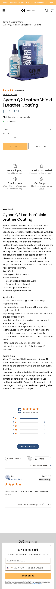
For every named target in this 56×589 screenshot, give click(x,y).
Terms (40, 583)
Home (5, 22)
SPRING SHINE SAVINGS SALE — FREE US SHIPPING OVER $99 (28, 2)
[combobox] (40, 465)
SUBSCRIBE (28, 576)
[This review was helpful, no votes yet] (43, 504)
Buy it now (41, 146)
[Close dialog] (51, 546)
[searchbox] (16, 458)
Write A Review (28, 446)
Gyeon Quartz (10, 94)
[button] (46, 10)
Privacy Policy (35, 583)
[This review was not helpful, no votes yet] (48, 504)
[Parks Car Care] (28, 10)
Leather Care (17, 22)
